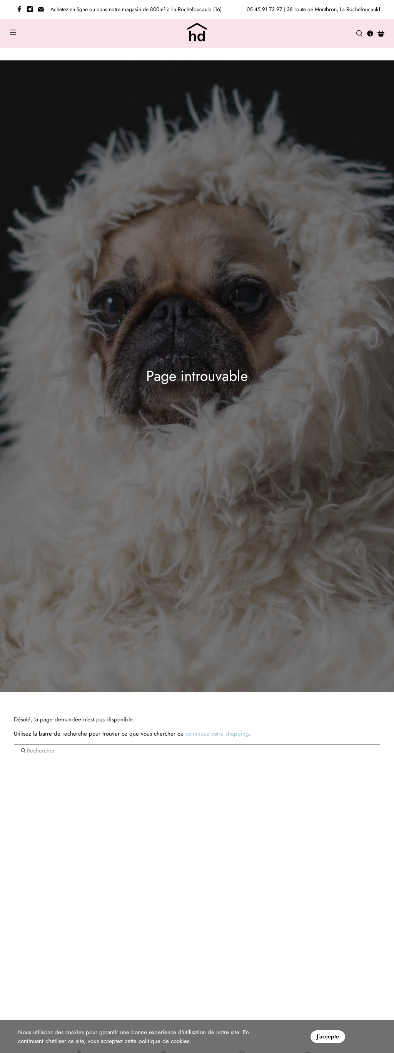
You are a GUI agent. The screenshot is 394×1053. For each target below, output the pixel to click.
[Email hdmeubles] (40, 9)
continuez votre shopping (217, 733)
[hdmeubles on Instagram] (30, 9)
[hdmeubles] (197, 34)
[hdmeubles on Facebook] (19, 9)
